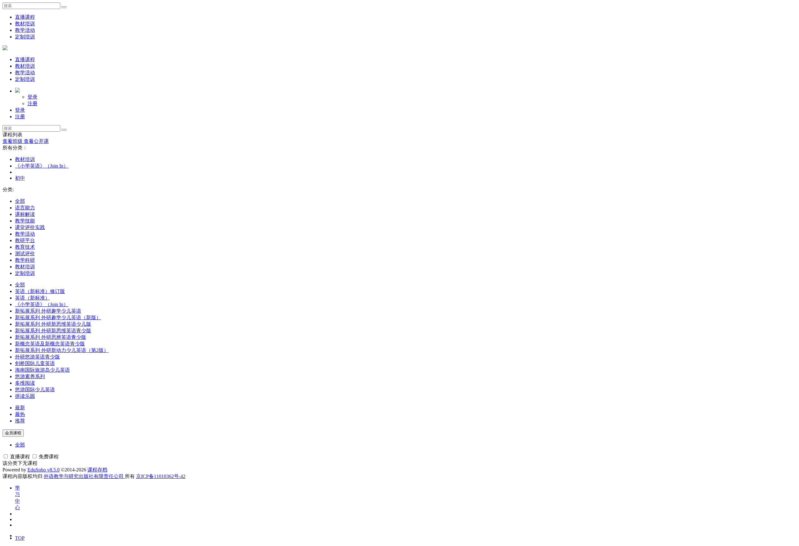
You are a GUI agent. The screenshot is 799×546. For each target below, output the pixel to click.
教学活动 (25, 30)
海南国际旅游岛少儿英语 (42, 370)
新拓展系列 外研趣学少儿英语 (48, 311)
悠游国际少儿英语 (35, 389)
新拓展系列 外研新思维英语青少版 (53, 330)
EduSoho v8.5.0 (43, 469)
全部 (20, 201)
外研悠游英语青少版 (37, 356)
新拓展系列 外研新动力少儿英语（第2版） (62, 350)
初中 (20, 178)
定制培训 (25, 36)
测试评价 (25, 253)
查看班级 (13, 141)
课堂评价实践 (30, 227)
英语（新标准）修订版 (40, 291)
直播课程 (25, 17)
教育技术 (25, 247)
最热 (20, 414)
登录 (32, 97)
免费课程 (48, 456)
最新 (20, 407)
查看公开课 (36, 141)
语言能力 (25, 207)
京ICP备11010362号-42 (160, 476)
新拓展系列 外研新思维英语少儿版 (53, 324)
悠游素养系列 (30, 376)
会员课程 (13, 433)
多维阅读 (25, 383)
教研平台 (25, 240)
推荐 (20, 420)
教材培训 (25, 23)
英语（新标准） (32, 297)
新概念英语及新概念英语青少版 (50, 343)
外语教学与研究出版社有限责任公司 (84, 476)
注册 (32, 103)
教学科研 (25, 260)
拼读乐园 (25, 396)
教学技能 (25, 220)
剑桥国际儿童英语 (35, 363)
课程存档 (97, 469)
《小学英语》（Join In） (41, 165)
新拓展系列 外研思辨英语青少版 (50, 337)
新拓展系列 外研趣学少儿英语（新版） (58, 317)
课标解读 (25, 214)
